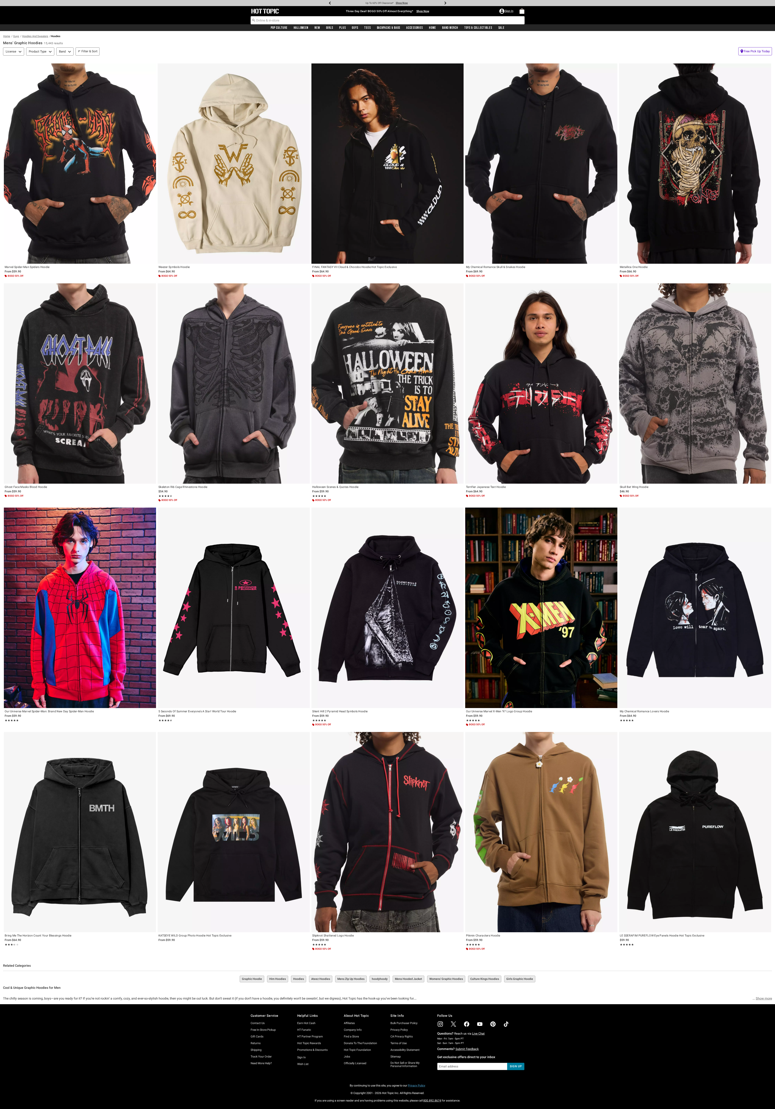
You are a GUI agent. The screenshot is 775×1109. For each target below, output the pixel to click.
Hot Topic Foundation (357, 1049)
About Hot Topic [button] (356, 1016)
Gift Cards (257, 1036)
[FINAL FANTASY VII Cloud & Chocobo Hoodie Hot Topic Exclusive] (387, 163)
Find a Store (351, 1036)
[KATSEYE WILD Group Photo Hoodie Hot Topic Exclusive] (234, 832)
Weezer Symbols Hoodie (174, 267)
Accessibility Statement (405, 1049)
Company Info (353, 1029)
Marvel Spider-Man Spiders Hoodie (27, 267)
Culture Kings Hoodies (484, 978)
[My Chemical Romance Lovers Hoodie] (695, 608)
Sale (501, 28)
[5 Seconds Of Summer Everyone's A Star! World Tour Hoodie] (234, 608)
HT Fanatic (304, 1029)
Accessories (414, 28)
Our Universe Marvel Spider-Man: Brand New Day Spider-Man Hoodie (49, 711)
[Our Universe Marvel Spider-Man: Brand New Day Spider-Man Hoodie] (80, 608)
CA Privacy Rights (401, 1036)
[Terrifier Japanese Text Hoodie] (541, 383)
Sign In (301, 1057)
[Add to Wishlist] (152, 67)
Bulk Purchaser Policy (404, 1023)
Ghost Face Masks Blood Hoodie (26, 487)
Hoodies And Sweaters (35, 36)
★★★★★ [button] (164, 496)
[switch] (755, 51)
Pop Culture (279, 28)
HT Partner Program (310, 1036)
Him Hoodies (277, 978)
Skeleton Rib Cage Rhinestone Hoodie (182, 487)
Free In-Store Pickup (263, 1029)
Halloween (301, 28)
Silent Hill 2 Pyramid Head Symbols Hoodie (340, 711)
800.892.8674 (432, 1100)
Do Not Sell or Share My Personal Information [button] (405, 1064)
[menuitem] (522, 11)
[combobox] (388, 20)
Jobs (347, 1056)
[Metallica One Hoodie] (695, 163)
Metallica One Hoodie (634, 267)
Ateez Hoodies (320, 978)
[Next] (445, 3)
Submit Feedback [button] (467, 1049)
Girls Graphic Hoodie (519, 978)
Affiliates (349, 1023)
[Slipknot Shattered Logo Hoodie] (387, 832)
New (317, 28)
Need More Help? (261, 1063)
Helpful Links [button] (307, 1016)
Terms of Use (398, 1043)
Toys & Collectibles (478, 28)
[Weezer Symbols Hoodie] (234, 163)
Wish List (303, 1064)
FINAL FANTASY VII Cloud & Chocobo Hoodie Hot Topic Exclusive (354, 267)
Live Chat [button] (478, 1033)
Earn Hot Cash (306, 1023)
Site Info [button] (397, 1016)
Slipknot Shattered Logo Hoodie (333, 935)
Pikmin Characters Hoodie (483, 935)
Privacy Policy (399, 1029)
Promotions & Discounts (312, 1049)
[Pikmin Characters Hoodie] (541, 832)
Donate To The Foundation (360, 1043)
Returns (256, 1043)
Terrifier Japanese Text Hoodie (486, 487)
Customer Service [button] (265, 1016)
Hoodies (298, 978)
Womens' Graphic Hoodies (446, 978)
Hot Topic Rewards (309, 1043)
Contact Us (258, 1023)
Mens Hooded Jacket (408, 978)
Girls (329, 28)
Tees (367, 28)
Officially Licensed (355, 1063)
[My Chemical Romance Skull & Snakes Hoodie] (541, 163)
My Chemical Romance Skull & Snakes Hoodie (495, 267)
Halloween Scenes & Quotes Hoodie (335, 487)
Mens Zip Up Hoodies (351, 978)
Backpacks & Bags (388, 28)
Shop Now (402, 2)
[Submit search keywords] (254, 20)
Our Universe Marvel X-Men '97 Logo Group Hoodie (499, 711)
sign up (516, 1066)
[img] (440, 1024)
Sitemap (395, 1056)
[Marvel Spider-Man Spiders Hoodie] (80, 163)
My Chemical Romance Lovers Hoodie (644, 711)
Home (432, 28)
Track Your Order (261, 1056)
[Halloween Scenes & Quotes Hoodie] (387, 383)
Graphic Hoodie (252, 978)
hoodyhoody (380, 978)
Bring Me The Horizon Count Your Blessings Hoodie (38, 935)
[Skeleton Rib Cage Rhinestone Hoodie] (234, 383)
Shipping (256, 1049)
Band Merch (450, 28)
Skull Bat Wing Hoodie (634, 487)
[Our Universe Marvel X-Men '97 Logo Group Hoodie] (541, 608)
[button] (507, 11)
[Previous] (330, 3)
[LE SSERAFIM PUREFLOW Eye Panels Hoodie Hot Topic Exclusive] (695, 832)
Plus (342, 28)
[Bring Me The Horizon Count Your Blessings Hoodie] (80, 832)
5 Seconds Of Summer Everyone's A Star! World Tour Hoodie (197, 711)
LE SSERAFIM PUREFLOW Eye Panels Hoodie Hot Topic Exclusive (662, 935)
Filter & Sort (89, 51)
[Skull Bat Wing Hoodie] (695, 383)
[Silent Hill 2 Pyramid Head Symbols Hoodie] (387, 608)
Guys (355, 28)
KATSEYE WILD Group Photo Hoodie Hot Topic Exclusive (194, 935)
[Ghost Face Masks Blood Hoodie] (80, 383)
